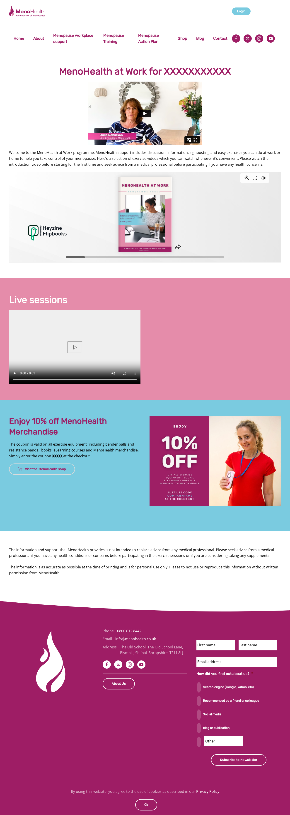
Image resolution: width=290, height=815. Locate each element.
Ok (146, 805)
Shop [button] (182, 38)
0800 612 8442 (129, 630)
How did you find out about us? (224, 674)
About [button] (38, 38)
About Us (119, 684)
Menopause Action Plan (148, 38)
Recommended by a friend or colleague (231, 701)
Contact (220, 38)
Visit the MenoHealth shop (45, 469)
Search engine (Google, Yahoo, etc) (228, 687)
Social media (212, 714)
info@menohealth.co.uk (135, 638)
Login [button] (241, 11)
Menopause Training (113, 38)
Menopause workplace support (73, 38)
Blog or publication (216, 728)
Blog (200, 38)
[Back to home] (28, 11)
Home (19, 38)
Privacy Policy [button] (207, 791)
